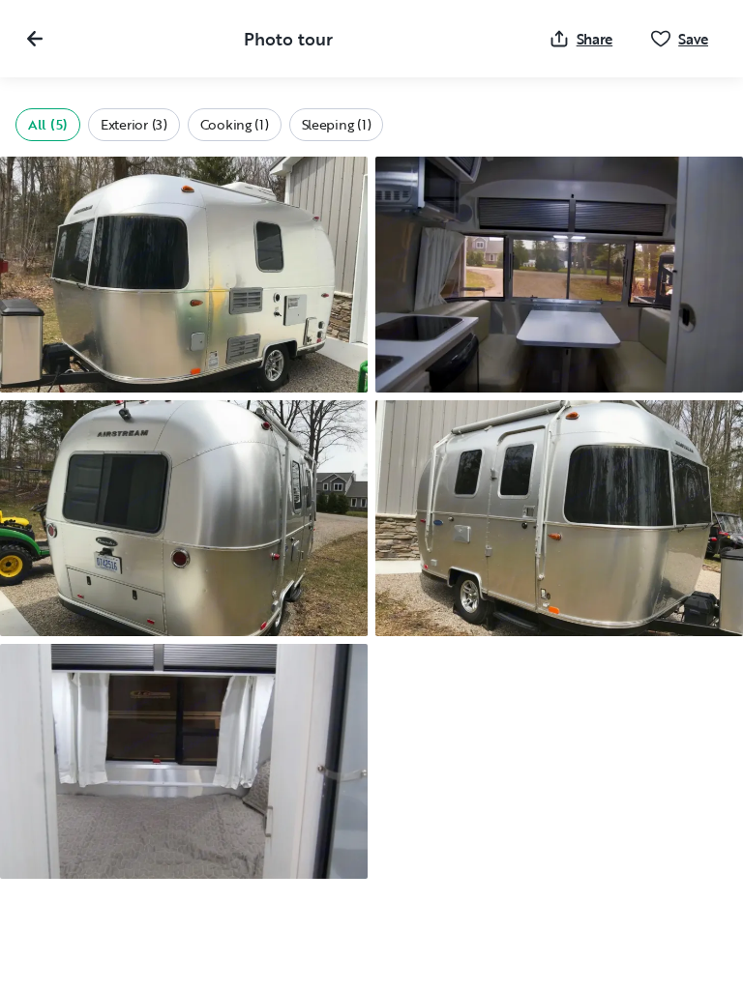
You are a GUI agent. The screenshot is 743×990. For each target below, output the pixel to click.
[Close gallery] (34, 38)
